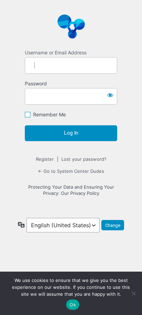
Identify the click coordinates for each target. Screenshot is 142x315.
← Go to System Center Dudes (71, 171)
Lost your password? (83, 159)
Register (45, 159)
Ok (73, 304)
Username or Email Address (56, 52)
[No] (133, 293)
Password (36, 83)
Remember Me (49, 114)
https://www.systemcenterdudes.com (71, 26)
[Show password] (110, 95)
